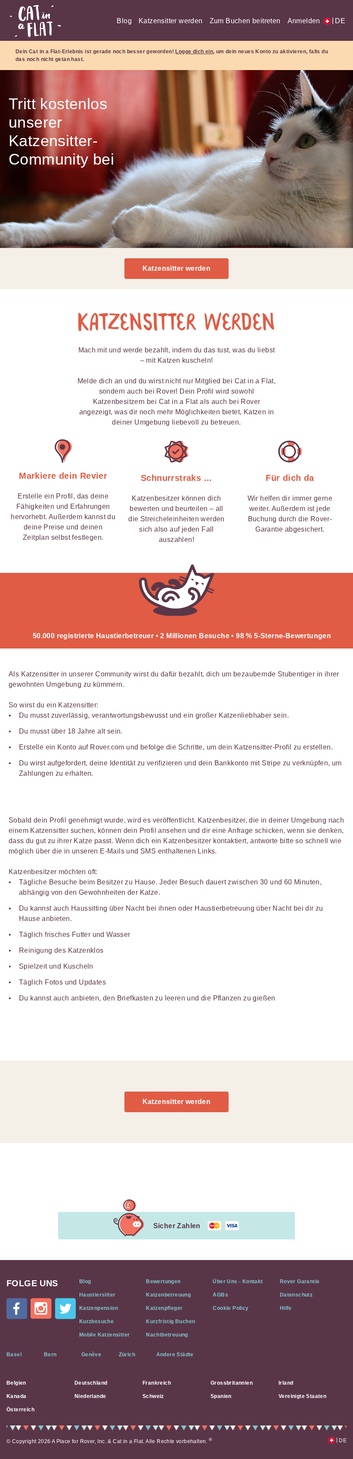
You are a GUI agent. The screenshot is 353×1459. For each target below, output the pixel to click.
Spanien (221, 1396)
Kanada (16, 1396)
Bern (50, 1355)
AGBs (220, 1295)
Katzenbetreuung (168, 1295)
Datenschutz (296, 1295)
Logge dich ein (194, 52)
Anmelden (304, 20)
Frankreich (156, 1383)
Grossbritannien (232, 1383)
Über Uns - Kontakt (238, 1282)
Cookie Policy (230, 1308)
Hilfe (286, 1308)
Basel (14, 1355)
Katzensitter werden (171, 20)
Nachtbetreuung (167, 1335)
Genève (91, 1355)
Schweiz (153, 1396)
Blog (124, 20)
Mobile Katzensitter (104, 1335)
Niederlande (90, 1396)
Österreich (20, 1410)
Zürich (127, 1355)
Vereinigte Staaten (302, 1396)
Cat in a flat (35, 21)
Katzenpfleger (164, 1308)
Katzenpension (98, 1308)
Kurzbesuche (96, 1321)
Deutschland (90, 1383)
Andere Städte (175, 1355)
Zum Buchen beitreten (245, 20)
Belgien (16, 1383)
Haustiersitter (97, 1295)
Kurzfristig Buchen (170, 1321)
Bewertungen (163, 1282)
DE (338, 21)
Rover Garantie (300, 1282)
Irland (286, 1383)
